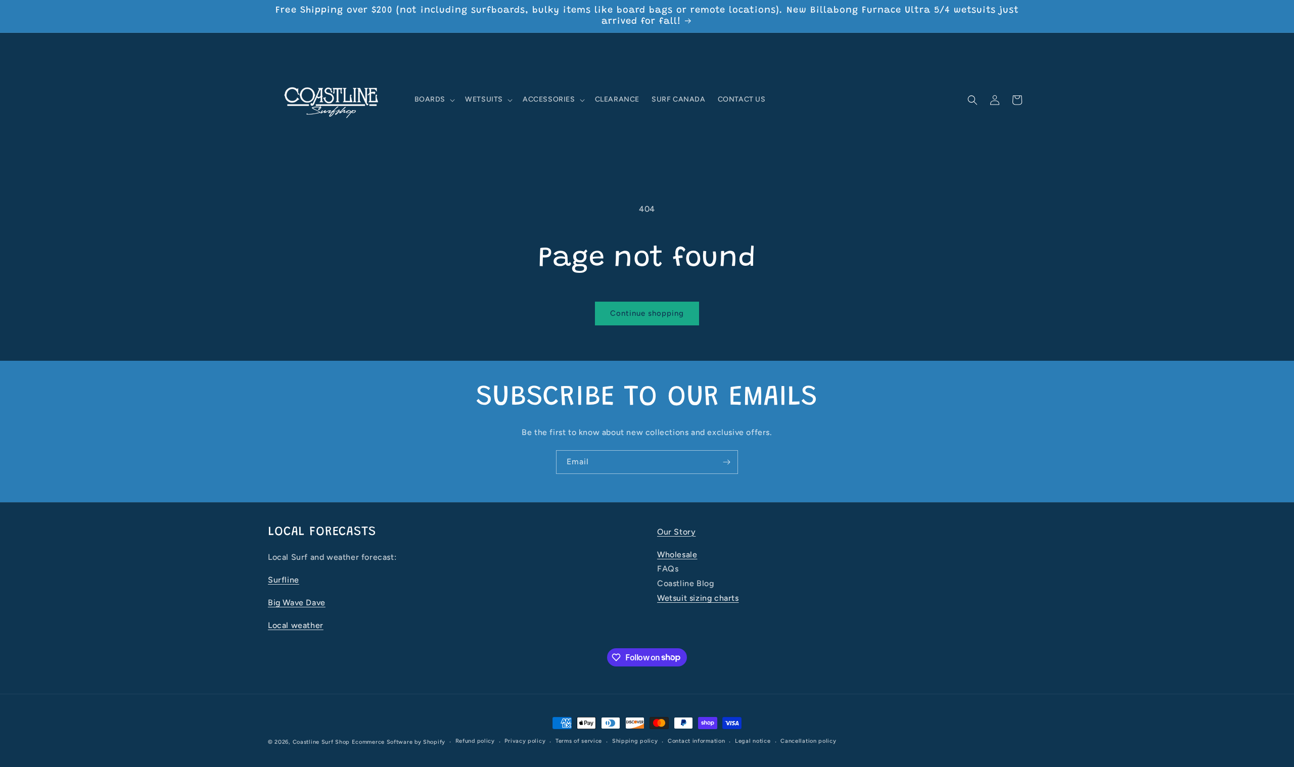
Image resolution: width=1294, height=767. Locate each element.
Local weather (296, 625)
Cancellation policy (808, 741)
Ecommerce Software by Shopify (398, 742)
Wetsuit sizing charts (698, 598)
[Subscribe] (726, 462)
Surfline (283, 580)
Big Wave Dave (297, 602)
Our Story (676, 532)
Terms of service (579, 741)
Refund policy (475, 741)
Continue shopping (647, 313)
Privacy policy (524, 741)
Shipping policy (635, 741)
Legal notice (752, 741)
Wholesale (677, 554)
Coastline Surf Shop (321, 742)
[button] (433, 100)
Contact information (696, 741)
